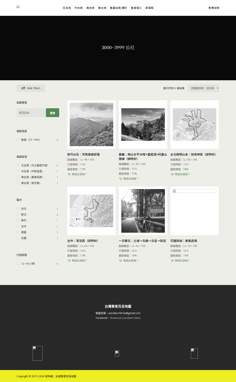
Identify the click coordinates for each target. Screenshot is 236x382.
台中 (23, 226)
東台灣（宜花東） (31, 183)
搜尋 (52, 113)
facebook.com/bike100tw (125, 318)
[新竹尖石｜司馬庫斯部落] (91, 124)
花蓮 (23, 238)
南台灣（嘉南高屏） (32, 177)
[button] (77, 174)
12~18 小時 (28, 263)
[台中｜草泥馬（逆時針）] (91, 211)
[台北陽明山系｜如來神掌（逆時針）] (194, 124)
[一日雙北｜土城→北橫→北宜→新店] (143, 211)
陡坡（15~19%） (31, 139)
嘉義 (23, 232)
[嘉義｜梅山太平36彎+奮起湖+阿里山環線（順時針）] (143, 124)
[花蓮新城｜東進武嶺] (194, 211)
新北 (23, 214)
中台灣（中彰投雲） (32, 171)
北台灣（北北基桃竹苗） (35, 165)
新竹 (23, 220)
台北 (23, 208)
